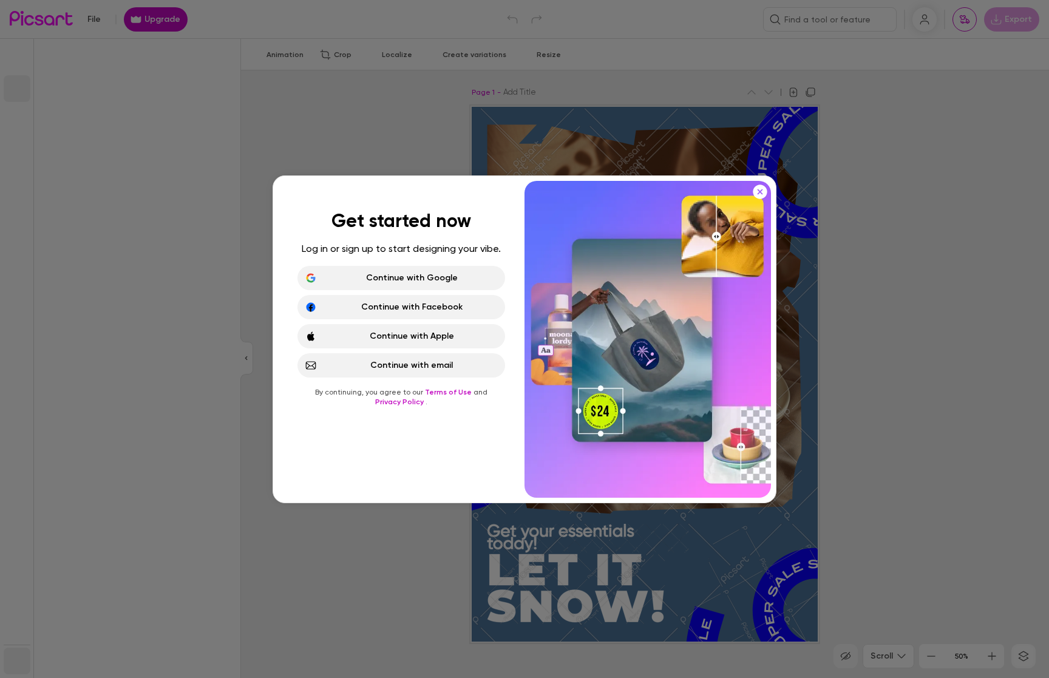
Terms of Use (449, 392)
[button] (524, 339)
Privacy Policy (400, 402)
